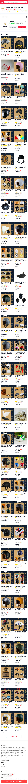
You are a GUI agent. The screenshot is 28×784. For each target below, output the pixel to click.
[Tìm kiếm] (25, 2)
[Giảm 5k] (25, 21)
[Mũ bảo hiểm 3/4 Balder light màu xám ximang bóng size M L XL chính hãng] (7, 345)
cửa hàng (3, 764)
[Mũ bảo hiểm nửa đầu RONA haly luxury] (20, 391)
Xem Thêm (14, 736)
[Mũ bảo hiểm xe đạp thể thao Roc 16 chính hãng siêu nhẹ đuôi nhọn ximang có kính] (7, 42)
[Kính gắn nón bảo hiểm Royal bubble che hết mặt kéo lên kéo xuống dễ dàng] (20, 252)
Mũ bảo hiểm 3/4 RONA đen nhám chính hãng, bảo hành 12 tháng (20, 516)
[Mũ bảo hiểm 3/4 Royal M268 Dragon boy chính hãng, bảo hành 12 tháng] (20, 531)
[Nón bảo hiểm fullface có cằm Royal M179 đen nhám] (7, 531)
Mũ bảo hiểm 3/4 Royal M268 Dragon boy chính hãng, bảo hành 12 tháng (20, 540)
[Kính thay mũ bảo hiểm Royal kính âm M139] (7, 228)
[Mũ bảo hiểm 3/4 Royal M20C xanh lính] (20, 717)
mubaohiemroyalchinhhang (14, 9)
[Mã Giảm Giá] (25, 17)
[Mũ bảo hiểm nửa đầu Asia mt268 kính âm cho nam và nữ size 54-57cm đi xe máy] (20, 345)
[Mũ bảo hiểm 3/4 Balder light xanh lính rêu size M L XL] (20, 647)
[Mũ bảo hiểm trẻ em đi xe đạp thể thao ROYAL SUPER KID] (20, 438)
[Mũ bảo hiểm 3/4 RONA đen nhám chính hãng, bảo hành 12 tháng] (20, 507)
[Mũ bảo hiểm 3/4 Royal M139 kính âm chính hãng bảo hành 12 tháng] (7, 135)
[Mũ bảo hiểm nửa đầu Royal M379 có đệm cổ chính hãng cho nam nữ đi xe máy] (20, 205)
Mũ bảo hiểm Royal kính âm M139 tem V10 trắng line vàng (6, 726)
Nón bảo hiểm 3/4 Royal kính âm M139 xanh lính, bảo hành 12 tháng (7, 307)
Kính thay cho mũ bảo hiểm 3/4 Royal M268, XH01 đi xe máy (6, 284)
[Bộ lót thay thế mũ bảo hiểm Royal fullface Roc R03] (20, 298)
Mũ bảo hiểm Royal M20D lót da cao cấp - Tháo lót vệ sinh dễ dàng (7, 260)
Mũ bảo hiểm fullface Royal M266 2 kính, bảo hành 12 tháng (6, 121)
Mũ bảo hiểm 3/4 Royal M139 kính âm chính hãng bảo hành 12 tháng (6, 144)
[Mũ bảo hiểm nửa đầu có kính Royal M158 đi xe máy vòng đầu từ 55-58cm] (7, 182)
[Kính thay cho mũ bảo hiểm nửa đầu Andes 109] (7, 66)
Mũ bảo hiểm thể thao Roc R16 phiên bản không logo (20, 330)
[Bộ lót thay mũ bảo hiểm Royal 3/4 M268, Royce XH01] (20, 159)
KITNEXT (10, 776)
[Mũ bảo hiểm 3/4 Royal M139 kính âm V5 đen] (7, 461)
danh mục (3, 766)
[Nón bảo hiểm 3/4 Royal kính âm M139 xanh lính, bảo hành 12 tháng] (7, 298)
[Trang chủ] (2, 2)
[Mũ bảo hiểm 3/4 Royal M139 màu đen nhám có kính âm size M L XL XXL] (20, 228)
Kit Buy (12, 774)
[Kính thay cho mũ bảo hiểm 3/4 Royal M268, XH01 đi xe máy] (7, 275)
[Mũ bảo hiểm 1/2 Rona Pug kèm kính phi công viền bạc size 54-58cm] (7, 577)
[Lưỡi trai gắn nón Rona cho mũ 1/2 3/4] (20, 275)
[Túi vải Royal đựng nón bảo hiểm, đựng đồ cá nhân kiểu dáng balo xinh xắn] (7, 671)
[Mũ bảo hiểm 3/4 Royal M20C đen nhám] (7, 554)
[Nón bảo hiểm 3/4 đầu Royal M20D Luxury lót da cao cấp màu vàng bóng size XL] (7, 507)
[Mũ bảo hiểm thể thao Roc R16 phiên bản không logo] (20, 321)
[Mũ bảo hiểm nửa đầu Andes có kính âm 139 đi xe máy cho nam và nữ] (7, 89)
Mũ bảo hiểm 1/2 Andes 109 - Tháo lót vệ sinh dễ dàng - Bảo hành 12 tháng (7, 493)
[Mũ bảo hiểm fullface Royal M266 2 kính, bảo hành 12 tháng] (7, 112)
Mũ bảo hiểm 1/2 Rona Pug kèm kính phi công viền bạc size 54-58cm (7, 586)
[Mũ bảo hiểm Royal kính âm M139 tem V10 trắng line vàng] (7, 717)
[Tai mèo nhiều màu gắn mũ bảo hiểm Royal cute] (20, 135)
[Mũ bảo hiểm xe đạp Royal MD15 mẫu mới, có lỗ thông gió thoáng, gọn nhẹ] (20, 671)
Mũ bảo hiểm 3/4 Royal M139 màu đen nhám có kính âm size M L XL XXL (20, 237)
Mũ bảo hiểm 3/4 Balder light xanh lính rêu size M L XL (20, 656)
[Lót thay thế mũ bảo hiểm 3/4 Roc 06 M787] (7, 205)
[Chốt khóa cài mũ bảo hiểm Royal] (20, 368)
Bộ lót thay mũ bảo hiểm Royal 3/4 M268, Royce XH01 (20, 167)
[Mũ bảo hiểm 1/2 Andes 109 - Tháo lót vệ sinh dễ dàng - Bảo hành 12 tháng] (7, 484)
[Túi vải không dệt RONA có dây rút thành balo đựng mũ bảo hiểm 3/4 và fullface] (20, 42)
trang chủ (3, 762)
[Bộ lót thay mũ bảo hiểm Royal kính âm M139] (7, 391)
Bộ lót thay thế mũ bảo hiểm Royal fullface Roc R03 (20, 307)
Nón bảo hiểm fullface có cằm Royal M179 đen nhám (7, 540)
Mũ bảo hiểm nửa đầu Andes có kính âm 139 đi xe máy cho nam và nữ (7, 98)
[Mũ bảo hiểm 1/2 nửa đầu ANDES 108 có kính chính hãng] (20, 694)
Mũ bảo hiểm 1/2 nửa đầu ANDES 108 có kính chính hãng (21, 703)
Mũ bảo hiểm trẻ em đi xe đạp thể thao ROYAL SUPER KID (20, 446)
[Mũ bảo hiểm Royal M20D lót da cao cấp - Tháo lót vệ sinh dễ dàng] (7, 252)
